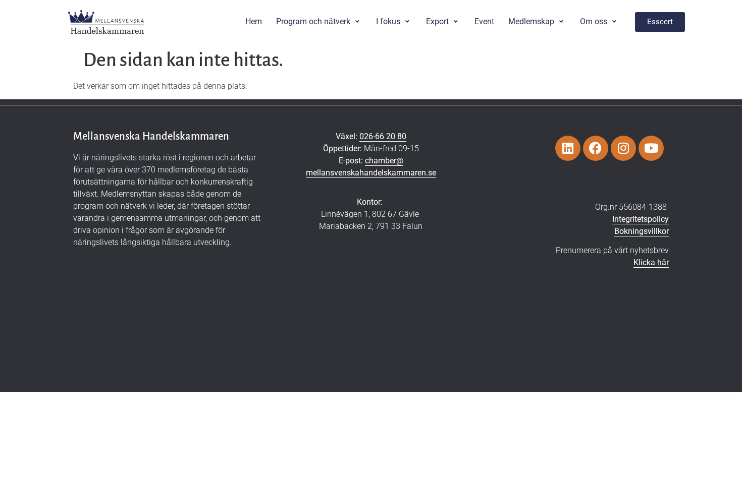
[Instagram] (623, 148)
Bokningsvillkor (641, 231)
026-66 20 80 (382, 136)
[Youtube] (651, 148)
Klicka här (651, 262)
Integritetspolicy (640, 219)
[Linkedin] (567, 148)
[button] (319, 22)
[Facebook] (595, 148)
